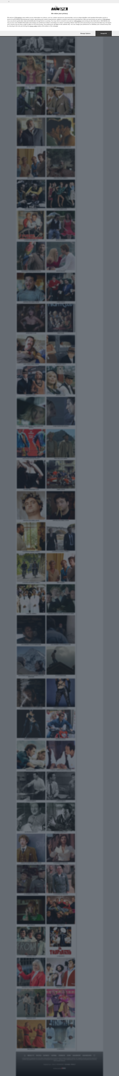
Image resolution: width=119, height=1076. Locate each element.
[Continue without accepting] (8, 1)
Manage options (85, 33)
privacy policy (33, 26)
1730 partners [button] (18, 17)
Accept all (104, 33)
